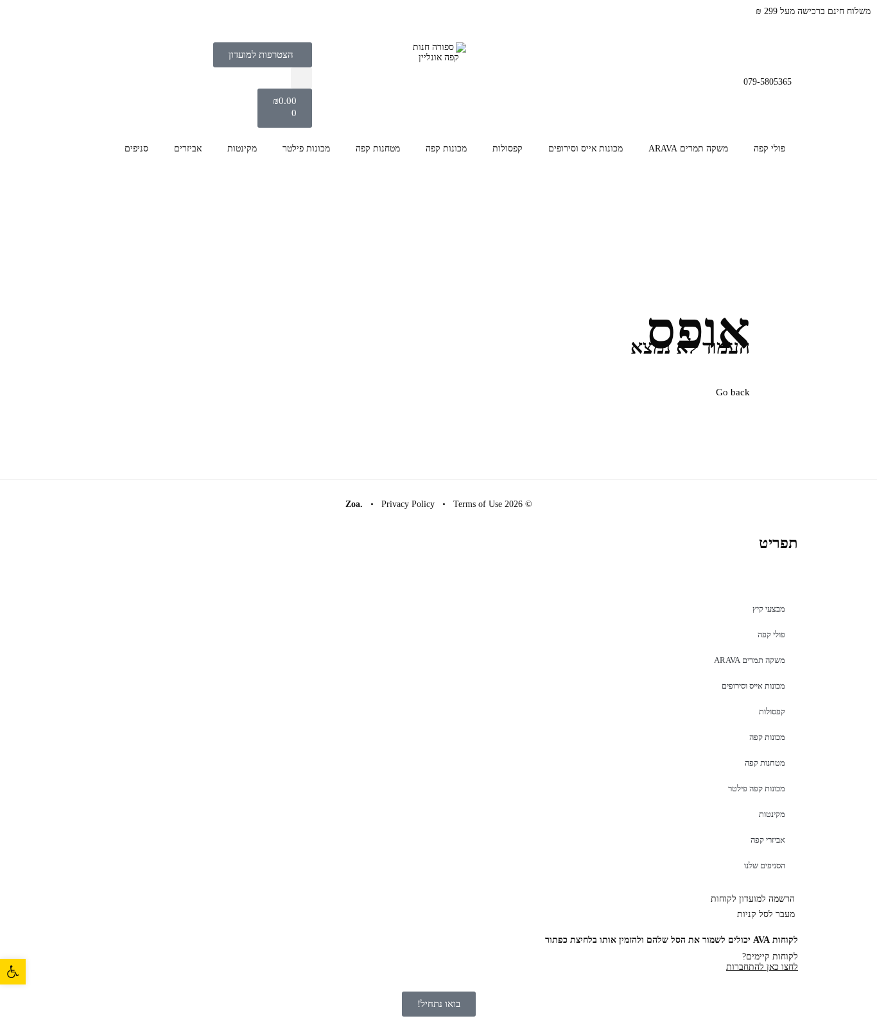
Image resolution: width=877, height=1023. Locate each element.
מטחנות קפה (378, 148)
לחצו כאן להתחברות (762, 967)
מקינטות (242, 148)
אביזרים (188, 148)
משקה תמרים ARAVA (688, 148)
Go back (733, 392)
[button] (301, 78)
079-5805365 (767, 82)
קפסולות (507, 148)
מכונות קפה (446, 148)
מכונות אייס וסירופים (585, 148)
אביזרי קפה (768, 840)
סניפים (136, 148)
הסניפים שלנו (764, 865)
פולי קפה (769, 148)
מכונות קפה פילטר (756, 788)
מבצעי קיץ (768, 609)
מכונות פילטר (306, 148)
